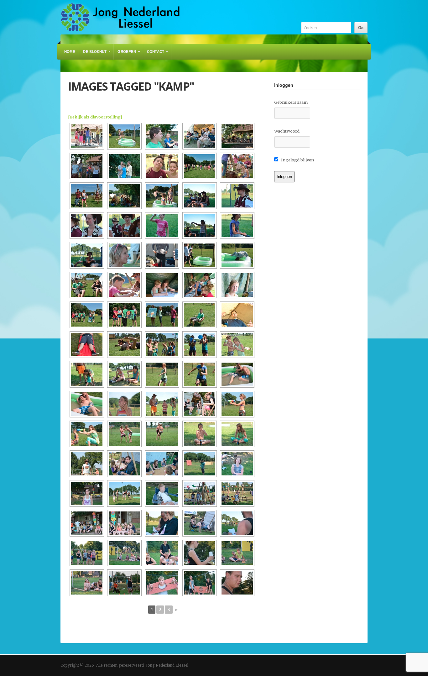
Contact (153, 54)
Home (69, 51)
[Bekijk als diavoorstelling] (95, 116)
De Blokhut (93, 54)
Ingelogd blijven (297, 159)
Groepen (125, 54)
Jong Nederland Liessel (173, 17)
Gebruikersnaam (291, 102)
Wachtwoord (287, 131)
